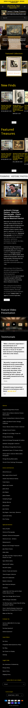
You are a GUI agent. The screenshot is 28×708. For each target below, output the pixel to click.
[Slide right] (26, 99)
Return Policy (6, 671)
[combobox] (14, 18)
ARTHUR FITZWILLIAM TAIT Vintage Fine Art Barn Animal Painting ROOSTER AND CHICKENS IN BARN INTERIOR (18, 156)
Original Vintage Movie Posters (11, 409)
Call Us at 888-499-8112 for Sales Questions (11, 624)
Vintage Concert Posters (9, 430)
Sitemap (5, 654)
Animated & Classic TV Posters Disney (13, 450)
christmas (5, 587)
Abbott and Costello (8, 485)
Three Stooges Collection (9, 574)
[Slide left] (2, 99)
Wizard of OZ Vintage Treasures (11, 545)
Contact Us (6, 299)
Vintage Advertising (8, 437)
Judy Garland (6, 505)
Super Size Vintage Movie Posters (11, 596)
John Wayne (6, 492)
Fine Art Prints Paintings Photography (12, 462)
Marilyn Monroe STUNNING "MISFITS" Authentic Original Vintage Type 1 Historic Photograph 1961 (18, 108)
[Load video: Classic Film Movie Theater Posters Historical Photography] (14, 324)
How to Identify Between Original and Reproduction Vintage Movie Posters (12, 609)
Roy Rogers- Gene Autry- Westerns (12, 512)
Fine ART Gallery (7, 567)
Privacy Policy (6, 667)
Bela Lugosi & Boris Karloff (10, 475)
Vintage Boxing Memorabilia (10, 459)
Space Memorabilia (8, 561)
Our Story (5, 641)
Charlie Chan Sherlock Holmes (10, 478)
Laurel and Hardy (7, 515)
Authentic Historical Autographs (11, 535)
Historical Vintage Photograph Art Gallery (13, 440)
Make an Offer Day (7, 613)
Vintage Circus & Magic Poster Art (12, 433)
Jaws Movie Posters (8, 549)
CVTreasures (16, 705)
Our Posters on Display (9, 651)
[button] (2, 6)
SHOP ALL (14, 46)
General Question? (7, 631)
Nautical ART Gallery (8, 564)
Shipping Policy (7, 674)
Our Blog (5, 648)
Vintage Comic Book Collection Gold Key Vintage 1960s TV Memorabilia (6, 107)
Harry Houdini (6, 528)
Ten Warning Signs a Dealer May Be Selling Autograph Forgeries (14, 604)
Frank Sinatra (6, 482)
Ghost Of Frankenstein (8, 577)
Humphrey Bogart (7, 499)
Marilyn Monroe (7, 502)
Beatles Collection (7, 581)
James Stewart (6, 495)
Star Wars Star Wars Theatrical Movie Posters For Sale (12, 556)
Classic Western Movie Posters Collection (13, 426)
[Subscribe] (23, 684)
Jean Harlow (6, 509)
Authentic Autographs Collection (11, 443)
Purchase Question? (8, 628)
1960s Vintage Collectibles (9, 599)
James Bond (6, 488)
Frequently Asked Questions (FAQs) (12, 644)
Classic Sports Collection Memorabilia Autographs (13, 454)
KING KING (6, 552)
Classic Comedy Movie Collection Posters (13, 418)
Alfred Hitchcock (7, 472)
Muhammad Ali (7, 542)
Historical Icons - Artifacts (9, 539)
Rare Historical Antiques (9, 584)
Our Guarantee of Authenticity (10, 664)
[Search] (25, 18)
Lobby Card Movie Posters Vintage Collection (12, 422)
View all (14, 122)
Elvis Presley (6, 519)
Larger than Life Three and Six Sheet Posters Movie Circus (12, 592)
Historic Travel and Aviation (10, 571)
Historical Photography (9, 532)
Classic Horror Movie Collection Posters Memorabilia (13, 414)
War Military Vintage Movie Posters (12, 447)
